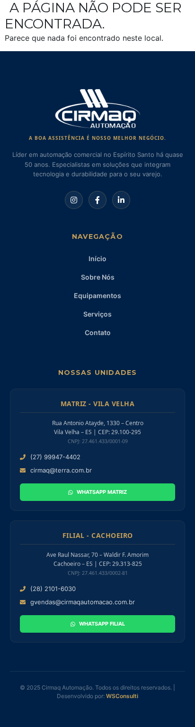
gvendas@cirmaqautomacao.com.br (82, 602)
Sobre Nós (98, 277)
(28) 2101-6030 (53, 588)
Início (97, 258)
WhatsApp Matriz (102, 492)
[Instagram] (74, 200)
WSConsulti (122, 696)
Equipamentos (97, 295)
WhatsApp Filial (102, 623)
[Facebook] (97, 200)
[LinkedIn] (121, 200)
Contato (98, 332)
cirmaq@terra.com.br (61, 470)
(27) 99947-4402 (55, 457)
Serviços (97, 314)
